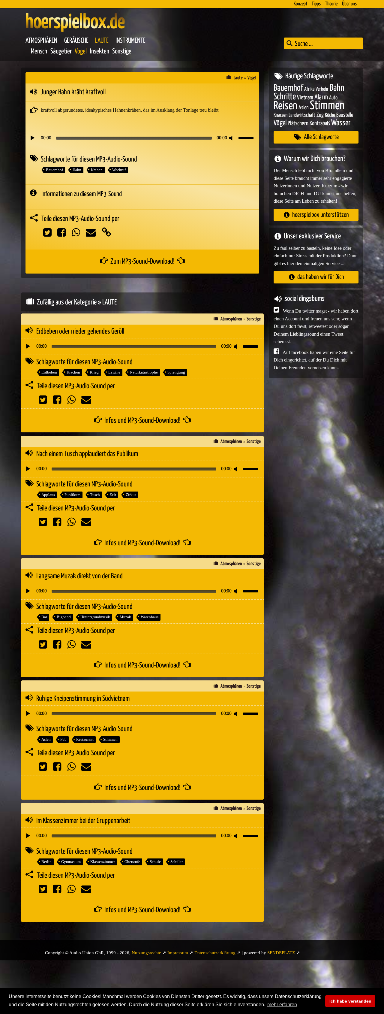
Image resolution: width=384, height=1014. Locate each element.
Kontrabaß (320, 123)
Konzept (300, 4)
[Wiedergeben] (32, 138)
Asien (46, 739)
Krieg (94, 372)
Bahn (337, 87)
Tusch (95, 494)
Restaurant (85, 739)
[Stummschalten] (232, 138)
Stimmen (110, 739)
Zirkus (131, 494)
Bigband (64, 617)
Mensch (39, 51)
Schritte (285, 96)
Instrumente (131, 41)
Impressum (177, 952)
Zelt (113, 494)
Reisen (285, 105)
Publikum (72, 494)
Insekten (99, 51)
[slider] (246, 137)
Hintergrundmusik (95, 617)
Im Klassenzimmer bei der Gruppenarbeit (83, 821)
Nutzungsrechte (146, 952)
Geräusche (76, 41)
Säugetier (61, 51)
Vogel (81, 51)
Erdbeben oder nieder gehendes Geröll (80, 331)
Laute (102, 41)
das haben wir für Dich (320, 277)
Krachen (73, 372)
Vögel (280, 122)
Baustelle (344, 115)
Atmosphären (41, 41)
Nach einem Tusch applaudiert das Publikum (87, 454)
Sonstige (121, 51)
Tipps (316, 4)
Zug (320, 115)
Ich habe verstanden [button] (350, 1001)
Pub (63, 739)
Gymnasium (71, 861)
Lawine (114, 372)
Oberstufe (132, 861)
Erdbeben (49, 372)
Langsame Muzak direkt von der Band (79, 576)
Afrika (309, 89)
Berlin (46, 861)
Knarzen (280, 115)
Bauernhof (54, 170)
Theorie (331, 4)
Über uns (349, 4)
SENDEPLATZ (281, 952)
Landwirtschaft (302, 115)
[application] (142, 138)
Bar (44, 617)
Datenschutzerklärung (215, 952)
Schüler (176, 861)
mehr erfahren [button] (282, 1004)
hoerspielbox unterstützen (320, 214)
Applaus (48, 494)
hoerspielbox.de (75, 22)
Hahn (77, 170)
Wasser (340, 123)
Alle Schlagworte (321, 137)
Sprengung (176, 372)
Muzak (125, 617)
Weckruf (119, 170)
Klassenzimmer (102, 861)
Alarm (321, 97)
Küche (330, 115)
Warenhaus (149, 617)
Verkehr (322, 89)
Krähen (97, 170)
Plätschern (298, 123)
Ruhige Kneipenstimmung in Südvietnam (83, 698)
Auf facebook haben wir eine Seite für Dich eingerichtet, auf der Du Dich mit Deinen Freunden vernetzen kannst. (314, 360)
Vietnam (305, 98)
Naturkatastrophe (144, 372)
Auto (333, 98)
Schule (155, 861)
